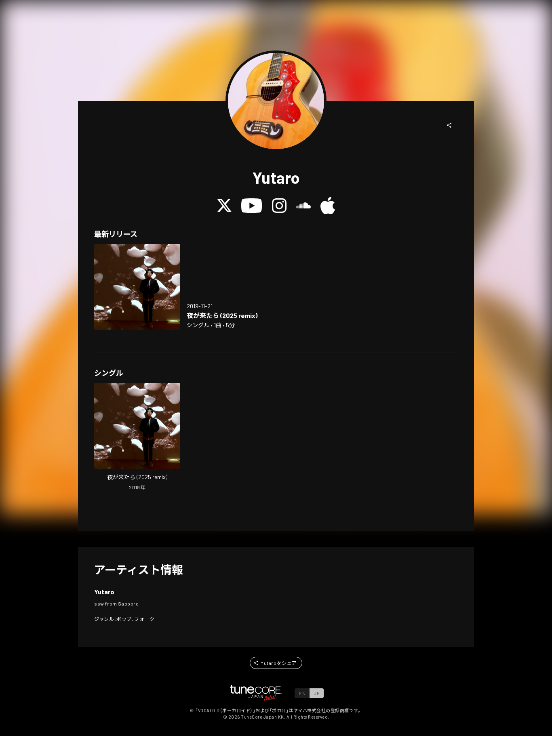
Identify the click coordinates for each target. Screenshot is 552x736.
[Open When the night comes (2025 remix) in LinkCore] (137, 287)
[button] (449, 125)
